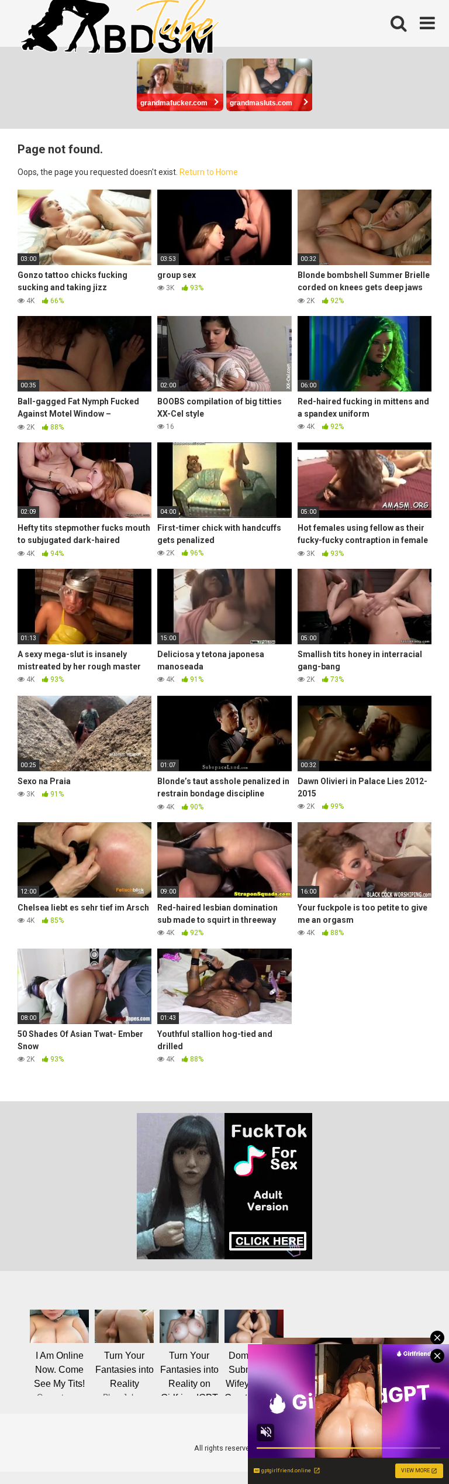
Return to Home (208, 172)
